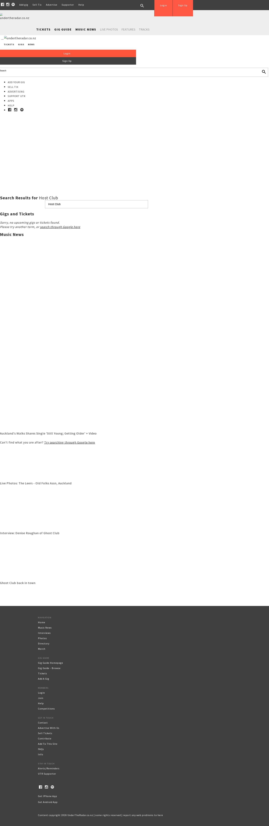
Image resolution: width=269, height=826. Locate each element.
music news (45, 627)
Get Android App (48, 802)
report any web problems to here (143, 815)
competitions (46, 708)
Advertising (16, 91)
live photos (109, 29)
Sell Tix (37, 4)
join (40, 698)
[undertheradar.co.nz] (15, 18)
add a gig (43, 678)
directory (43, 643)
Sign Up (182, 5)
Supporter (68, 4)
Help (81, 4)
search (144, 8)
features (128, 29)
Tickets (43, 29)
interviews (44, 632)
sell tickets (45, 733)
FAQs (41, 749)
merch (41, 648)
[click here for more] (134, 146)
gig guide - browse (49, 668)
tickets (42, 673)
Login (163, 5)
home (41, 622)
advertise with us (48, 727)
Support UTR (16, 96)
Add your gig (16, 82)
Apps (11, 100)
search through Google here (60, 227)
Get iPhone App (47, 796)
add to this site (47, 743)
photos (42, 638)
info (40, 754)
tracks (144, 29)
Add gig (23, 4)
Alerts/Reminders (48, 768)
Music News (85, 29)
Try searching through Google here (69, 442)
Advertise (51, 4)
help (41, 703)
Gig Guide (63, 29)
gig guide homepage (50, 662)
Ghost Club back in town (17, 583)
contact (43, 722)
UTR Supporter (47, 773)
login (41, 692)
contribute (44, 738)
